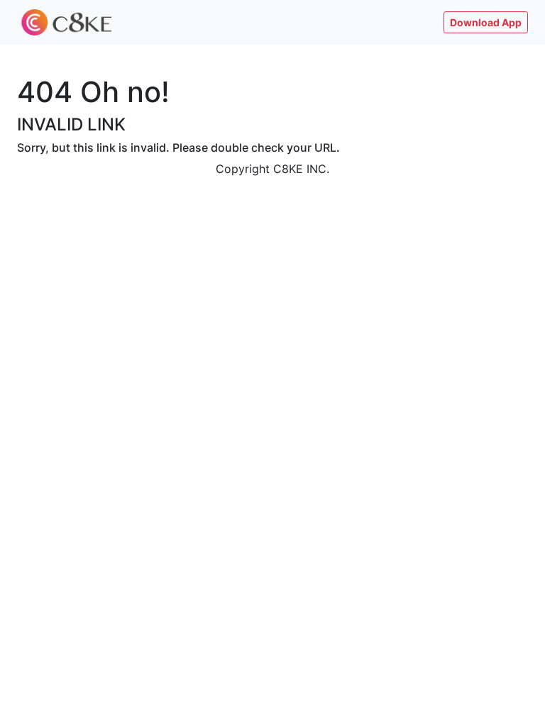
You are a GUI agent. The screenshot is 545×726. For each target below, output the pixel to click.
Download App (486, 22)
